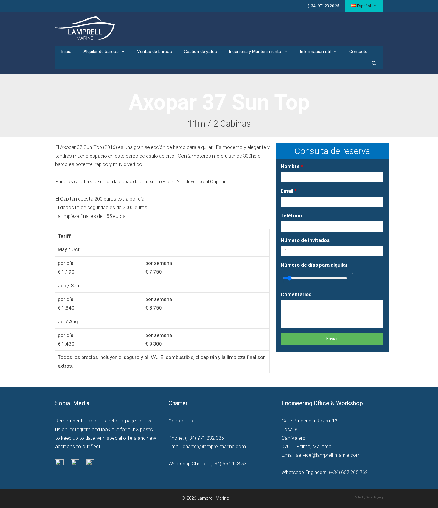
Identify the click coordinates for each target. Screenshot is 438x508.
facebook (113, 421)
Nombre (292, 166)
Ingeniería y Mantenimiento (255, 51)
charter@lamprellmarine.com (214, 446)
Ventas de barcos (154, 51)
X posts (144, 429)
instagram (80, 429)
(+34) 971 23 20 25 (323, 6)
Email (288, 191)
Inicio (66, 51)
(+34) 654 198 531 (229, 464)
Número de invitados (305, 240)
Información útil (315, 51)
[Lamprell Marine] (85, 27)
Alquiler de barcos (101, 51)
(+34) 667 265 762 (348, 472)
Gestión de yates (200, 51)
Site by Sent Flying (369, 497)
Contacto (358, 51)
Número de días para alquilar (314, 265)
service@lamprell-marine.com (328, 455)
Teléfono (291, 215)
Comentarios (296, 294)
